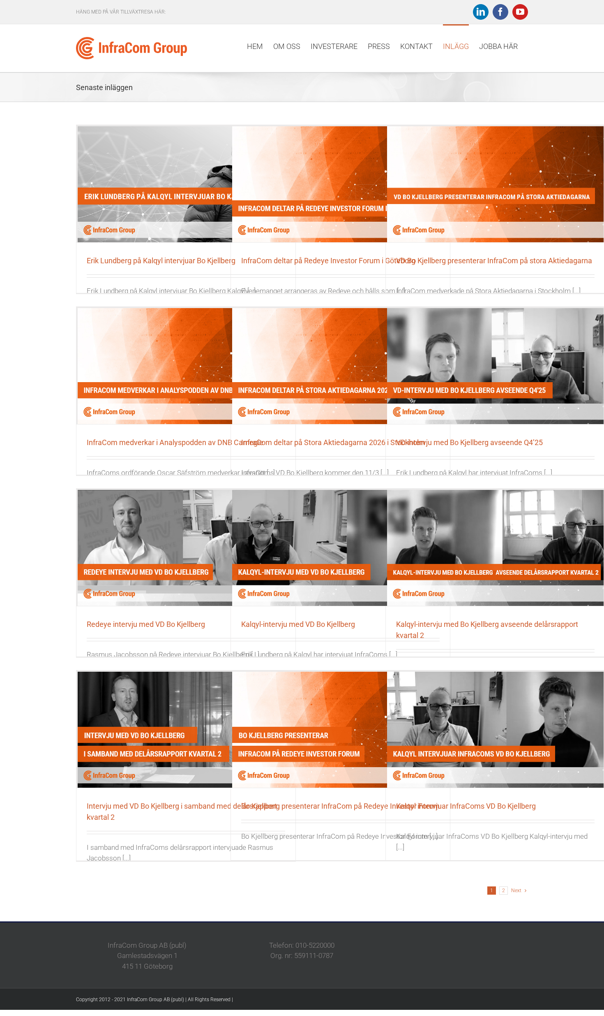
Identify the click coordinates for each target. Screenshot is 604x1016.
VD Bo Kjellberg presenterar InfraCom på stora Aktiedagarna (494, 260)
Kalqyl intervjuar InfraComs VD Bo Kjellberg (466, 806)
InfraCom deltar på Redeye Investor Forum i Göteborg (328, 260)
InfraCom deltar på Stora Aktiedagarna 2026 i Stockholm (333, 442)
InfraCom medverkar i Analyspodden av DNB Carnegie (175, 442)
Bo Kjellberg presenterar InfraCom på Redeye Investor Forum (340, 806)
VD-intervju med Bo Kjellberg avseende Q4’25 (469, 442)
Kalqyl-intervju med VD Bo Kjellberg (298, 624)
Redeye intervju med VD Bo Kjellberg (146, 624)
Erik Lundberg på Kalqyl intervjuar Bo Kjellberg (161, 260)
